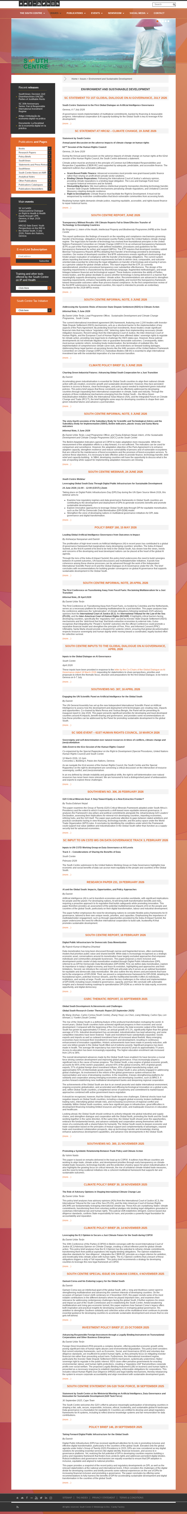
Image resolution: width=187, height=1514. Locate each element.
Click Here (24, 288)
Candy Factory (118, 1507)
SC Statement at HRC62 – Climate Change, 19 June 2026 (115, 131)
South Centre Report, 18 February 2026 (115, 935)
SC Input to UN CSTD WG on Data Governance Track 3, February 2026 (115, 840)
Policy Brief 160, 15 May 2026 (116, 527)
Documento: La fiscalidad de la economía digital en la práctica (32, 126)
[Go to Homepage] (34, 62)
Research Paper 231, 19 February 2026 (115, 882)
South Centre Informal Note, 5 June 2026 (115, 299)
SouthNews (24, 168)
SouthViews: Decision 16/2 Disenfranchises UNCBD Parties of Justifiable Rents (32, 96)
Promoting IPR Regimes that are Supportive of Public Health (105, 67)
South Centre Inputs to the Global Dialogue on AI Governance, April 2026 (115, 647)
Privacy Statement (103, 1497)
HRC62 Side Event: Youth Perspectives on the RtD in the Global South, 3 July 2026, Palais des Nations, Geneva (32, 230)
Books (22, 148)
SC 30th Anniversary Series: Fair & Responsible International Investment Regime (32, 107)
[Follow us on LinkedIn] (48, 3)
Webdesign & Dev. (102, 1507)
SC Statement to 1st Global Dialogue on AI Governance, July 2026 (115, 97)
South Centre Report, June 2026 (115, 215)
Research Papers (27, 152)
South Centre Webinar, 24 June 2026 (115, 471)
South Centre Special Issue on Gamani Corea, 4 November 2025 (115, 1273)
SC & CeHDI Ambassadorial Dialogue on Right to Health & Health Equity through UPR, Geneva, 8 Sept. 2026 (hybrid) (32, 214)
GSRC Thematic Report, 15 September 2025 (115, 998)
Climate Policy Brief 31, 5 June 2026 (115, 365)
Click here (24, 310)
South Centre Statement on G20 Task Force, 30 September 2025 (115, 1386)
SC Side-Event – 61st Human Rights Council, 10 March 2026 (116, 732)
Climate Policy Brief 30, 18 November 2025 (115, 1184)
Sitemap (67, 1497)
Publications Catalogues (31, 185)
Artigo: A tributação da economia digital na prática (32, 117)
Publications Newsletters (31, 189)
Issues (83, 79)
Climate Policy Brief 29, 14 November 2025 (115, 1227)
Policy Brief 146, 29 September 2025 (115, 1427)
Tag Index (82, 1497)
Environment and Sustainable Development (110, 79)
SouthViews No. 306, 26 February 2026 (115, 791)
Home (75, 79)
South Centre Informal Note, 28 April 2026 (115, 582)
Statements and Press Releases (34, 164)
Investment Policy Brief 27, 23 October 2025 (115, 1327)
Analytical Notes (27, 177)
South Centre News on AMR (32, 172)
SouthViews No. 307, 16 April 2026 (115, 689)
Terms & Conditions (131, 1497)
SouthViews (24, 160)
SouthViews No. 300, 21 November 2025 (115, 1143)
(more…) (66, 123)
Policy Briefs (25, 156)
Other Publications (28, 181)
